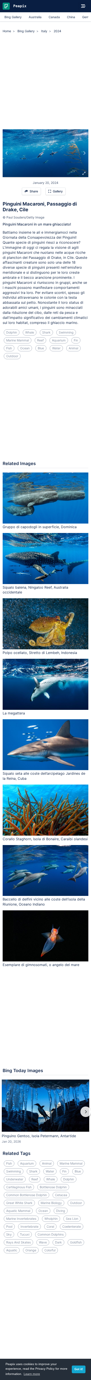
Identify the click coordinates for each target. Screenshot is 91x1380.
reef (40, 340)
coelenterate (71, 1226)
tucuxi (24, 1234)
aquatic (11, 1250)
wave (43, 1242)
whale (29, 332)
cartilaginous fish (19, 1187)
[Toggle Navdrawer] (83, 6)
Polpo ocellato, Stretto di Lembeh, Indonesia (40, 652)
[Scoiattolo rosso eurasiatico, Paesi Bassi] (84, 153)
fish (9, 348)
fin (76, 340)
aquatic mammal (18, 1211)
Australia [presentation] (35, 17)
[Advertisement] (45, 82)
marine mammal (17, 340)
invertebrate (29, 1226)
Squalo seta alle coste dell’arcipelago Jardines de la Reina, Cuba (44, 776)
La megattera (14, 713)
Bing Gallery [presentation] (13, 17)
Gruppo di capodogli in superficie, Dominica (40, 527)
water (56, 348)
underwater (14, 1179)
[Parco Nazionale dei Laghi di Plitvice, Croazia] (7, 153)
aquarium (59, 340)
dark (58, 1242)
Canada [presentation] (54, 17)
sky (9, 1234)
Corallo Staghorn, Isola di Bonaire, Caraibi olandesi (45, 839)
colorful (49, 1250)
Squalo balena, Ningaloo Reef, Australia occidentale (35, 590)
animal (73, 348)
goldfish (76, 1242)
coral (50, 1226)
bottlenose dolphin (53, 1187)
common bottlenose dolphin (26, 1195)
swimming (66, 332)
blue (41, 348)
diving (60, 1211)
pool (9, 1226)
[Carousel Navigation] (45, 1115)
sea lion (72, 1218)
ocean (25, 348)
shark (46, 332)
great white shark (19, 1203)
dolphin (11, 332)
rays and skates (18, 1242)
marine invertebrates (21, 1218)
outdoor (12, 356)
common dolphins (51, 1234)
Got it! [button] (78, 1369)
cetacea (61, 1195)
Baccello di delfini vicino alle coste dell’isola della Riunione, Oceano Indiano (44, 901)
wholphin (51, 1218)
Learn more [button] (32, 1374)
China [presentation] (71, 17)
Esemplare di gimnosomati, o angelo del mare (41, 965)
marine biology (51, 1203)
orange (30, 1250)
